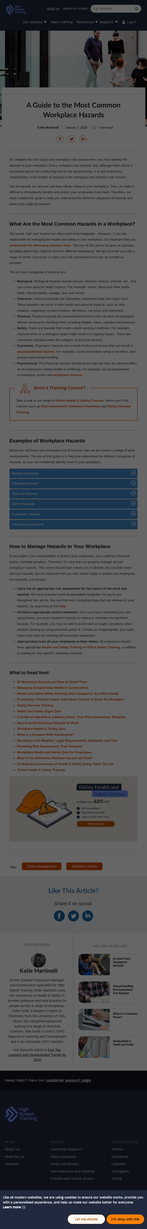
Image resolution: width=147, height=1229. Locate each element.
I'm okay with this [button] (125, 1219)
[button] (14, 1207)
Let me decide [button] (86, 1219)
